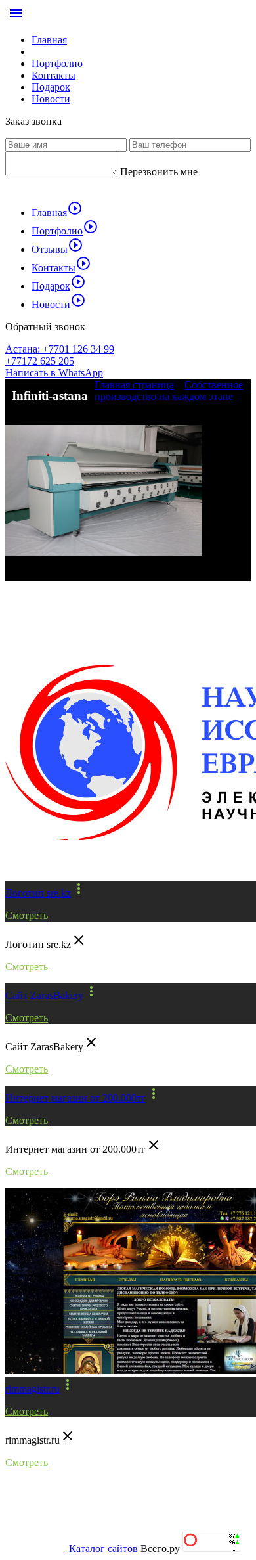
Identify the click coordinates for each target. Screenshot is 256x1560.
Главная (49, 39)
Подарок (51, 87)
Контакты (53, 75)
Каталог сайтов (103, 1548)
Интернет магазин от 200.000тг (75, 1097)
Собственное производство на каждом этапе (169, 390)
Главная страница (134, 384)
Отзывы (57, 249)
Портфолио (57, 63)
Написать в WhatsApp (54, 372)
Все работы (46, 603)
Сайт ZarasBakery (44, 995)
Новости (51, 98)
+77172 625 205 (39, 361)
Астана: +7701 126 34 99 (59, 349)
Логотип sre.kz (38, 893)
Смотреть (26, 915)
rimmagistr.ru (32, 1388)
